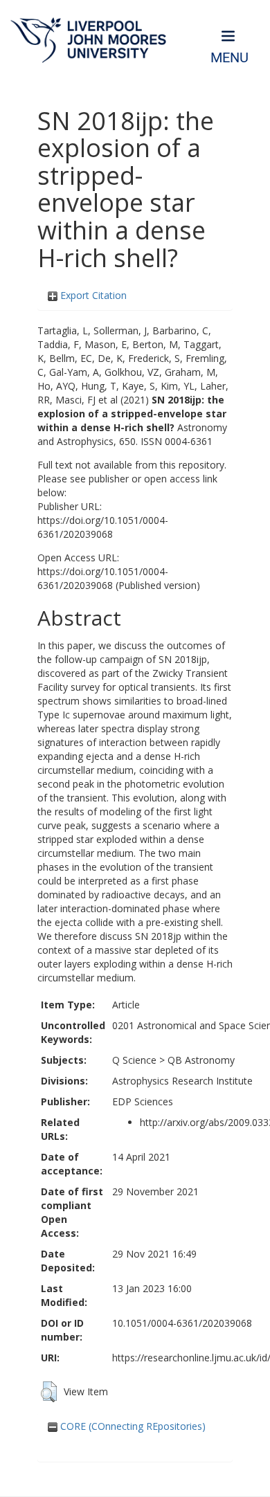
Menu (229, 58)
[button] (49, 1391)
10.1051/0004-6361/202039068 (182, 1323)
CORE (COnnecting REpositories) (131, 1426)
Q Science (134, 1060)
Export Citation (92, 295)
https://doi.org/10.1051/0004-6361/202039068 (102, 527)
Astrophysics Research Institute (182, 1080)
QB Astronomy (201, 1060)
